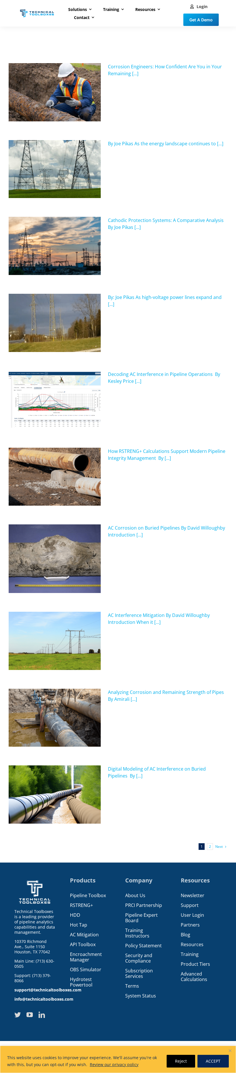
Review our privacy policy (114, 1064)
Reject (181, 1061)
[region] (118, 1059)
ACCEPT (213, 1061)
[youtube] (29, 1015)
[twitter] (17, 1015)
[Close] (230, 1050)
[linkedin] (42, 1015)
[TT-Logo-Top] (37, 8)
